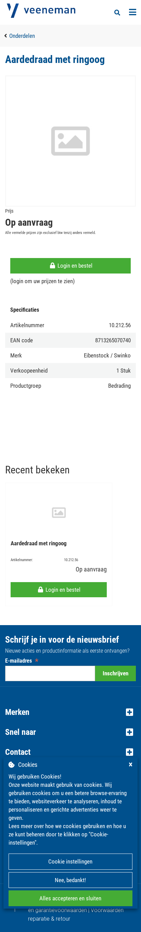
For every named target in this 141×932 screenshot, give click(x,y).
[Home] (41, 10)
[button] (70, 712)
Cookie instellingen (70, 861)
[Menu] (132, 12)
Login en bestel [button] (74, 265)
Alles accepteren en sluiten (70, 898)
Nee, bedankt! (70, 880)
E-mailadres (21, 661)
